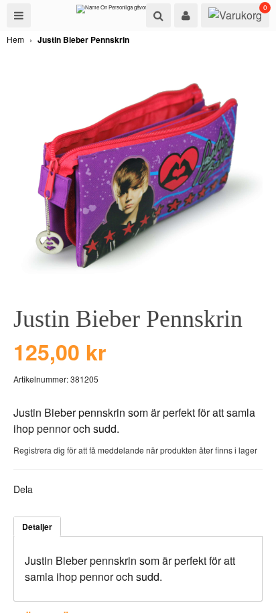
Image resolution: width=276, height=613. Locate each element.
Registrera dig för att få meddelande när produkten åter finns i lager (135, 450)
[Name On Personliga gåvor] (111, 12)
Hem (15, 39)
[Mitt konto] (186, 15)
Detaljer (37, 527)
